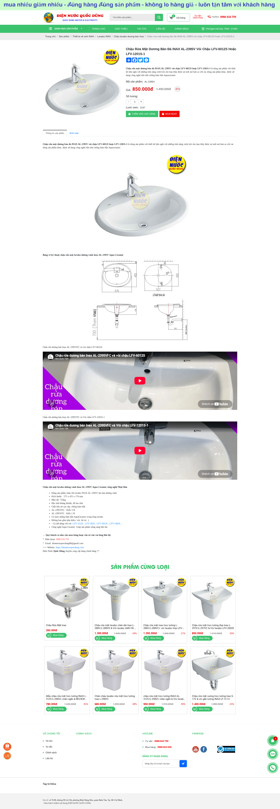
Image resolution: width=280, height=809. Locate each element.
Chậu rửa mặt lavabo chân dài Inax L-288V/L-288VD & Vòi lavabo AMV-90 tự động (116, 628)
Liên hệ (160, 28)
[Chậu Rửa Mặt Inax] (67, 599)
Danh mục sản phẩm (66, 28)
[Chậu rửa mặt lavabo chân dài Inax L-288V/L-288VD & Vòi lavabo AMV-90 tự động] (115, 599)
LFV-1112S (78, 523)
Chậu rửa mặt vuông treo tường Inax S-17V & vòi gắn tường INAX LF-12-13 (212, 697)
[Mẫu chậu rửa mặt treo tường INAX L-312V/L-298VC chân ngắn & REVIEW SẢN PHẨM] (67, 669)
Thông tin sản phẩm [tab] (55, 133)
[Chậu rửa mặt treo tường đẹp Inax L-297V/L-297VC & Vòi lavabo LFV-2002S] (213, 599)
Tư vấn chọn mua (198, 16)
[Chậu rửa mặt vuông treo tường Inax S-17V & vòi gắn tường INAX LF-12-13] (213, 669)
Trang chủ (98, 28)
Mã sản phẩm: (134, 81)
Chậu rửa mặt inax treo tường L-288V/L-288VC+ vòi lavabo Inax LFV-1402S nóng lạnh (163, 628)
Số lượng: (132, 96)
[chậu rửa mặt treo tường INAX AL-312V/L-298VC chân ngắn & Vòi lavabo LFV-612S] (164, 669)
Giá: (128, 90)
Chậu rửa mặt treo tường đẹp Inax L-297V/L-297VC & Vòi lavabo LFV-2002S (213, 627)
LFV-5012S (102, 523)
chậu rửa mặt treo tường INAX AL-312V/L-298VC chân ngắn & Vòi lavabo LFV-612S (164, 699)
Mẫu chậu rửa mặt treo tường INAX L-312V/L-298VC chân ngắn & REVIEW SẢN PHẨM (66, 699)
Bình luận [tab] (74, 133)
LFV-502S (90, 523)
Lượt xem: (132, 107)
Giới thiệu (121, 28)
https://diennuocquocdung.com (70, 547)
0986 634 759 (228, 17)
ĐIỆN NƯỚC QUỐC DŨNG (79, 803)
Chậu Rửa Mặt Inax (56, 625)
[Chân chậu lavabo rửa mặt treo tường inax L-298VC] (115, 669)
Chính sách (182, 28)
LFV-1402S (115, 523)
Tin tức (141, 28)
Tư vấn (49, 746)
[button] (118, 49)
